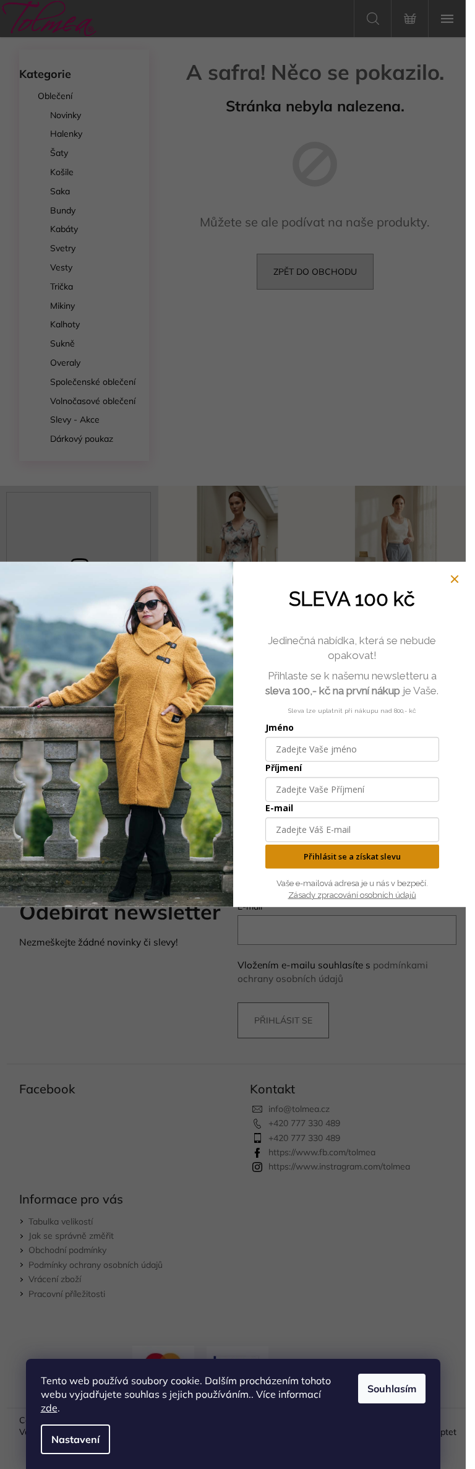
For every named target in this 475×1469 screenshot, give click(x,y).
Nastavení (75, 1439)
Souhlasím (391, 1388)
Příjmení (283, 767)
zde (49, 1408)
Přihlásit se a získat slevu (352, 856)
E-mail (279, 808)
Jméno (279, 727)
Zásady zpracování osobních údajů (352, 895)
